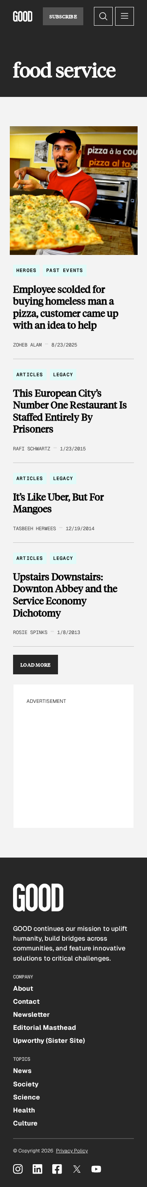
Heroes (26, 270)
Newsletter (31, 1014)
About (23, 988)
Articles (29, 374)
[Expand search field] (103, 16)
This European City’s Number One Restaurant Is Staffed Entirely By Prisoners (70, 411)
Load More (35, 664)
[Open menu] (124, 16)
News (22, 1070)
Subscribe (63, 16)
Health (24, 1110)
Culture (25, 1123)
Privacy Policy (72, 1151)
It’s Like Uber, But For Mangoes (58, 503)
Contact (26, 1001)
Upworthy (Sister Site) (49, 1040)
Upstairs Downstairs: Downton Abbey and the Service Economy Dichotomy (65, 594)
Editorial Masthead (44, 1027)
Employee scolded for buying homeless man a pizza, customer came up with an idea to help (65, 307)
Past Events (64, 270)
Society (25, 1084)
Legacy (63, 374)
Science (26, 1097)
